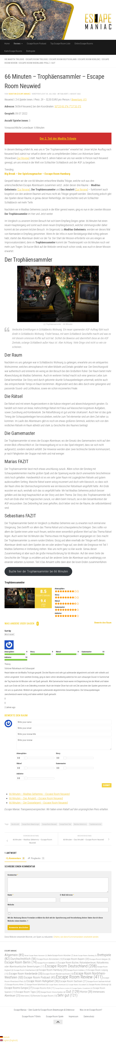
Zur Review (81, 189)
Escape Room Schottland (37, 985)
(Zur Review (23, 189)
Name (10, 895)
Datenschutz (89, 1016)
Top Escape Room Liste (60, 43)
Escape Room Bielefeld (47, 963)
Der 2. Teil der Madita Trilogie (58, 138)
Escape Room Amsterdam (50, 959)
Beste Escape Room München (60, 955)
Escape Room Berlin (21, 962)
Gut (53, 63)
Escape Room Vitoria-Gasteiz (53, 992)
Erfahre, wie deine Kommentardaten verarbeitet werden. (76, 937)
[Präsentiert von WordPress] (14, 1029)
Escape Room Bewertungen (30, 824)
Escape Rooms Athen (16, 984)
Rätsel (19, 763)
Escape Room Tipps (28, 991)
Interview (27, 995)
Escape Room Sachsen (73, 981)
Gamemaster (61, 763)
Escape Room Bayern (76, 958)
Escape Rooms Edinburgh (100, 985)
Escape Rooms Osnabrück (82, 988)
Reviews (17, 43)
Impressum (73, 1016)
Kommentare (16, 858)
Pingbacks (37, 858)
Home (7, 43)
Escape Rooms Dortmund (58, 985)
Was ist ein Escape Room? (91, 1010)
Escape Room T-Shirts (31, 1016)
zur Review (23, 158)
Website (11, 905)
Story (58, 753)
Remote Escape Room (45, 995)
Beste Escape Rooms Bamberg (85, 955)
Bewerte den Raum (102, 623)
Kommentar (13, 875)
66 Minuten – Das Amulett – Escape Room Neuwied (36, 798)
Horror (86, 991)
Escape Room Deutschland (63, 59)
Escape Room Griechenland (26, 970)
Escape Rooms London (63, 988)
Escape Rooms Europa (19, 987)
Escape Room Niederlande (25, 973)
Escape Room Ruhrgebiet (42, 981)
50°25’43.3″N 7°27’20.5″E (68, 106)
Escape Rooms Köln (44, 988)
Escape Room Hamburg (53, 969)
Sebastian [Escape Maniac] (19, 94)
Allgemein (14, 955)
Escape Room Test (65, 824)
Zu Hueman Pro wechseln (39, 1029)
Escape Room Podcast (36, 43)
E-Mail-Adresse (67, 895)
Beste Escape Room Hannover (35, 955)
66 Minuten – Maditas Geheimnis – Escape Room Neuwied (39, 794)
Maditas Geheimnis (80, 824)
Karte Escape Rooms (13, 51)
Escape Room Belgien (100, 959)
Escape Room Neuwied (49, 824)
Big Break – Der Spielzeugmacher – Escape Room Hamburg (37, 173)
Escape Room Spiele (54, 1016)
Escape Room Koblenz (89, 59)
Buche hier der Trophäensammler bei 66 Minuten (38, 571)
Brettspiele (30, 51)
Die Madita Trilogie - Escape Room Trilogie (26, 59)
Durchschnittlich (23, 959)
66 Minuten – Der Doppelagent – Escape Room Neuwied (38, 802)
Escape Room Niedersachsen (58, 973)
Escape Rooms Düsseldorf (79, 985)
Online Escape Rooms (83, 43)
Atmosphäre (21, 753)
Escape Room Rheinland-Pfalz (34, 63)
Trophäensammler (95, 824)
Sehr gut (67, 995)
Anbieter (20, 774)
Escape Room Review (79, 977)
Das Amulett (15, 824)
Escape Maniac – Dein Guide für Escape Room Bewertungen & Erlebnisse (44, 1010)
